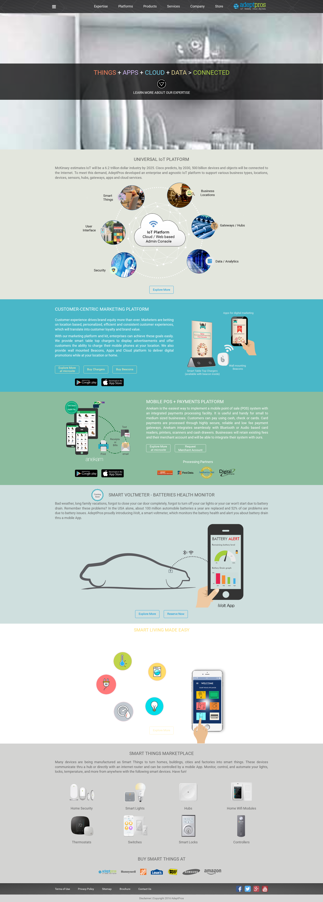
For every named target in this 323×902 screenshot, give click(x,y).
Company (197, 6)
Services (173, 6)
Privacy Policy (86, 888)
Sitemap (107, 888)
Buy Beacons (124, 369)
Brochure (125, 888)
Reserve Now (175, 614)
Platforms (125, 6)
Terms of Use (62, 888)
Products (150, 6)
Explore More (161, 289)
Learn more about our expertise (161, 93)
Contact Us (144, 888)
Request (190, 448)
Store (219, 6)
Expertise (101, 6)
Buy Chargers (96, 369)
